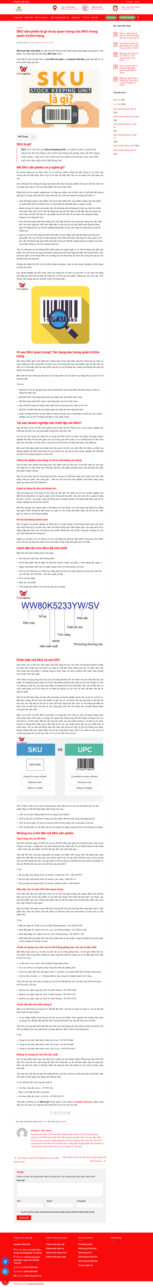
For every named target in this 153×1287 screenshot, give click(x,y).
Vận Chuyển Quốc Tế (60, 17)
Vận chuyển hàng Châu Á (124, 109)
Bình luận (21, 1180)
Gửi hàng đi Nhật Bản (88, 1261)
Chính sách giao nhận (56, 1257)
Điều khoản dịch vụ (55, 1248)
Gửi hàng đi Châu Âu (87, 1257)
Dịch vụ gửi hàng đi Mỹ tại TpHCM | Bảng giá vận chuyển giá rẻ (129, 35)
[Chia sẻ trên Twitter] (56, 1113)
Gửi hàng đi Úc (85, 1252)
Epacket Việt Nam (46, 42)
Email (50, 1201)
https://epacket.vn (33, 1275)
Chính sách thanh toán (56, 1252)
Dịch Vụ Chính (41, 17)
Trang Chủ (18, 17)
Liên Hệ (94, 17)
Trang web (81, 1201)
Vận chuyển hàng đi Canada (126, 116)
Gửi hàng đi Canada (87, 1248)
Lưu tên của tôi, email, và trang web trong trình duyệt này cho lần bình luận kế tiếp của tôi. (58, 1212)
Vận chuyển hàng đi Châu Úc (125, 136)
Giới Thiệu (29, 17)
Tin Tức (86, 17)
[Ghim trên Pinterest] (64, 1113)
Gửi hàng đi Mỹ (85, 1244)
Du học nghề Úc (85, 1265)
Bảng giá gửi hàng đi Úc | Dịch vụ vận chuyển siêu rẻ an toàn (129, 56)
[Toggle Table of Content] (32, 137)
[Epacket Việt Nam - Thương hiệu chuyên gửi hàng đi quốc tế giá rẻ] (26, 9)
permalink (62, 1121)
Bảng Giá (76, 17)
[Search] (138, 17)
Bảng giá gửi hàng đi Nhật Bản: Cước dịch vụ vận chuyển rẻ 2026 (129, 81)
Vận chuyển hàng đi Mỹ (124, 145)
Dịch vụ (116, 99)
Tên (19, 1201)
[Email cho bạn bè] (60, 1113)
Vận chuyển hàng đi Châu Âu (125, 125)
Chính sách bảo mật (55, 1244)
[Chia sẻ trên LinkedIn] (69, 1113)
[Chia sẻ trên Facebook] (51, 1113)
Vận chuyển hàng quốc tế (124, 150)
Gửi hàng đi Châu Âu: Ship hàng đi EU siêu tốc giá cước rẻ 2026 (129, 45)
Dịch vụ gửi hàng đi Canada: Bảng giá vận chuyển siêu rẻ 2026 (128, 69)
